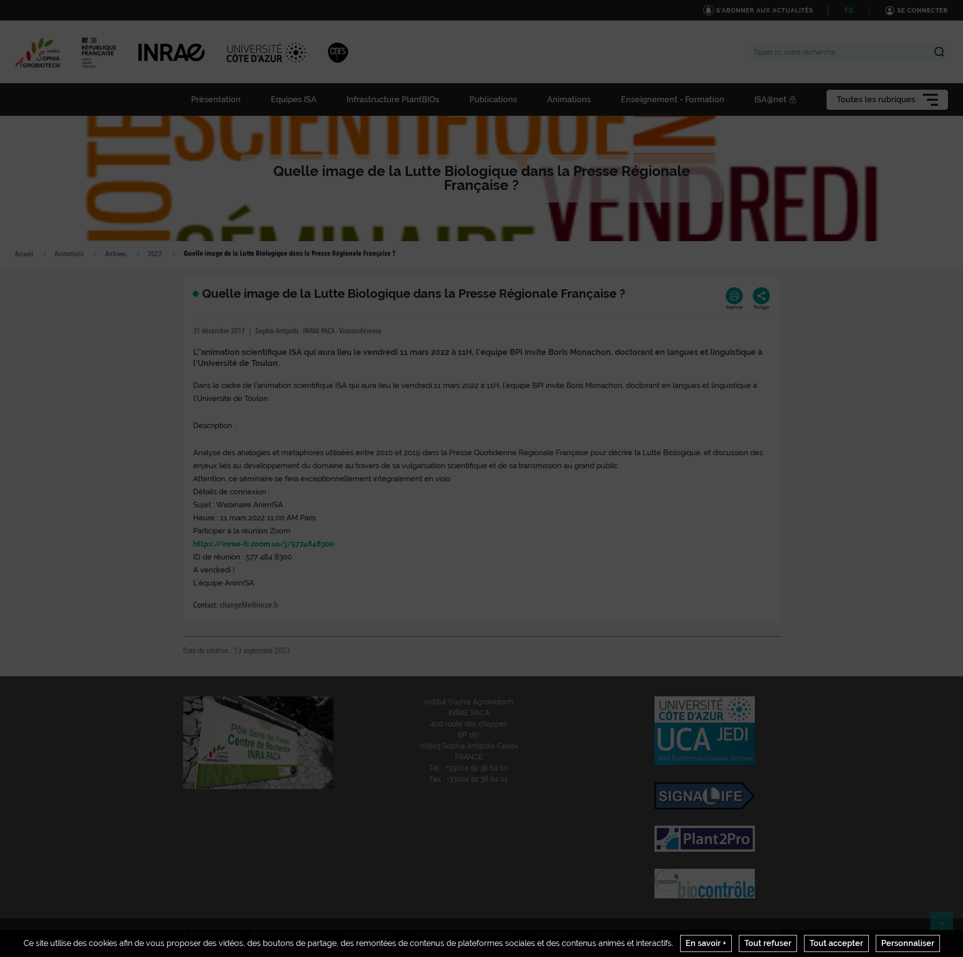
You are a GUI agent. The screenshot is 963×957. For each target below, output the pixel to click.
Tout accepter (836, 943)
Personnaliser (907, 943)
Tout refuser (767, 943)
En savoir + (706, 943)
